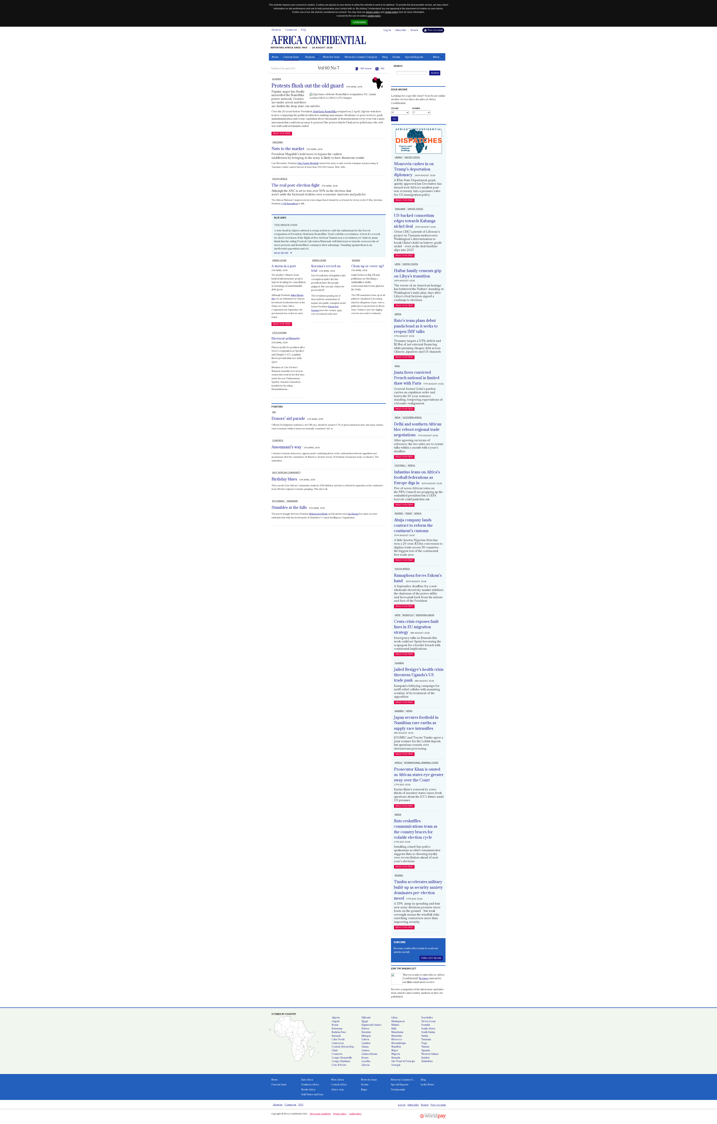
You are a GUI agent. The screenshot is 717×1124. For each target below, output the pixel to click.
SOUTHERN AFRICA (412, 417)
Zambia (425, 1057)
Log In (387, 30)
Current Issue (291, 57)
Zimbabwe (427, 1061)
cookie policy (391, 12)
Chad (334, 1050)
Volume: (395, 108)
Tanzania (426, 1039)
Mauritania (397, 1032)
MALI (397, 366)
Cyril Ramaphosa (289, 203)
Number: (416, 108)
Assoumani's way (286, 446)
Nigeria (395, 1053)
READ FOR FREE (281, 133)
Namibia (396, 1046)
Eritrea (365, 1028)
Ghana (365, 1046)
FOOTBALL (400, 465)
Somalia (425, 1024)
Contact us (291, 29)
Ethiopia (366, 1035)
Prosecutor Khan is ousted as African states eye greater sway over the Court (419, 775)
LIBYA (397, 264)
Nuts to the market (287, 148)
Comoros (337, 1053)
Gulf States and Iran (312, 1094)
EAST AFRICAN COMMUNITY (286, 472)
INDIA (397, 417)
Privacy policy (340, 1114)
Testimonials (398, 1089)
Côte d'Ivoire (339, 1064)
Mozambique (398, 1043)
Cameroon (338, 1043)
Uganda (425, 1050)
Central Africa (339, 1084)
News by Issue (331, 57)
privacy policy (373, 12)
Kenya (364, 1057)
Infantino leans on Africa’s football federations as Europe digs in (417, 477)
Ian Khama (353, 513)
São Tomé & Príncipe (403, 1061)
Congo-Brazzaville (342, 1057)
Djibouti (365, 1017)
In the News (427, 1084)
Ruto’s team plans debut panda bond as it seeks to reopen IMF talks (416, 326)
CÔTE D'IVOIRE (279, 333)
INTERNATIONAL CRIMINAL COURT (421, 763)
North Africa (308, 1089)
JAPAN (409, 711)
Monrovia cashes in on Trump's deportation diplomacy (414, 169)
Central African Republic (345, 1046)
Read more (281, 253)
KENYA (398, 314)
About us (276, 29)
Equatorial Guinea (371, 1024)
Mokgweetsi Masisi (318, 513)
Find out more (431, 958)
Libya (394, 1017)
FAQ (303, 29)
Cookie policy (355, 1114)
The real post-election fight (295, 185)
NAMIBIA (399, 711)
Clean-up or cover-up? (367, 266)
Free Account (435, 30)
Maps (364, 1089)
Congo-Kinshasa (341, 1061)
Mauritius (396, 1035)
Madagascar (398, 1021)
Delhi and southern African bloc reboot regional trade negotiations (417, 430)
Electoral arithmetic (285, 338)
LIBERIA (398, 157)
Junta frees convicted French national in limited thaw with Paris (416, 378)
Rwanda (395, 1057)
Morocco (396, 1039)
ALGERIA (276, 79)
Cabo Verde (338, 1039)
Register (424, 978)
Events (396, 57)
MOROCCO (408, 615)
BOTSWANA (278, 501)
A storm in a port (283, 266)
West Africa (337, 1079)
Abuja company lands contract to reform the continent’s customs (413, 525)
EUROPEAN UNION (425, 615)
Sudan (424, 1035)
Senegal (395, 1064)
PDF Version (366, 68)
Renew (414, 30)
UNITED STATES (412, 157)
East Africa (307, 1079)
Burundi (336, 1035)
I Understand (359, 22)
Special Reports (414, 57)
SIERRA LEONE (279, 260)
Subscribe (400, 30)
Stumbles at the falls (289, 507)
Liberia (365, 1064)
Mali (393, 1028)
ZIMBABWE (292, 501)
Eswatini (366, 1032)
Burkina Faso (339, 1032)
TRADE (408, 513)
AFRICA (411, 465)
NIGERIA (356, 260)
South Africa (428, 1028)
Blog (385, 57)
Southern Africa (310, 1084)
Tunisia (425, 1046)
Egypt (364, 1021)
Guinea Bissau (369, 1053)
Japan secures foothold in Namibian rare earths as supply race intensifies (416, 723)
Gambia (365, 1043)
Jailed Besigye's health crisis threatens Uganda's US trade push (418, 675)
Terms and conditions (320, 1114)
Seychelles (427, 1017)
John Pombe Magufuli (308, 163)
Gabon (365, 1039)
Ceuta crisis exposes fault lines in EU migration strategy (416, 627)
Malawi (395, 1024)
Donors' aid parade (288, 418)
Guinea (365, 1050)
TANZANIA (277, 142)
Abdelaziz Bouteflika (325, 111)
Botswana (337, 1028)
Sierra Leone (428, 1021)
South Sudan (428, 1032)
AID (274, 412)
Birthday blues (284, 479)
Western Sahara (429, 1053)
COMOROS (277, 440)
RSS (382, 68)
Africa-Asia (337, 1089)
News (275, 57)
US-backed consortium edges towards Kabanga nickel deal (414, 221)
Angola (335, 1021)
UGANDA (399, 663)
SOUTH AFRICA (279, 179)
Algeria (336, 1017)
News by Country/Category (361, 57)
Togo (424, 1043)
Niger (394, 1050)
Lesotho (365, 1061)
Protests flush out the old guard (307, 85)
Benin (335, 1024)
